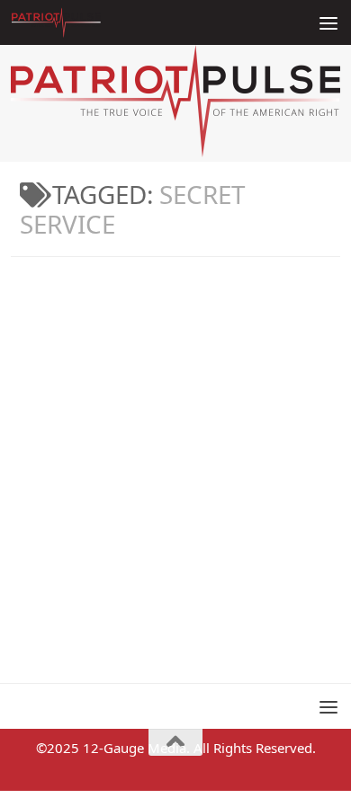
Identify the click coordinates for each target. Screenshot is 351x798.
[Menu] (328, 22)
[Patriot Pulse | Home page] (71, 22)
